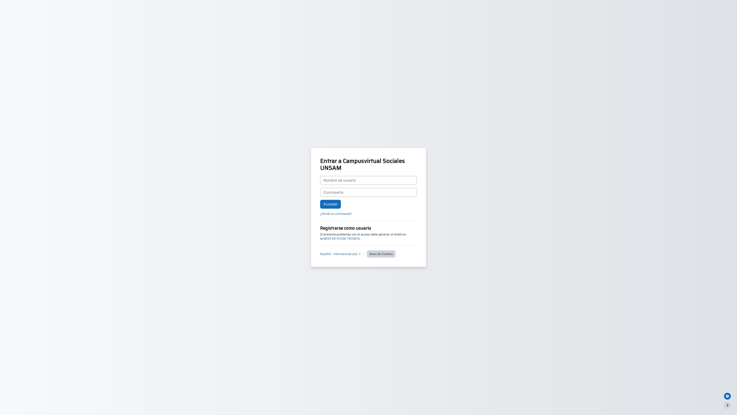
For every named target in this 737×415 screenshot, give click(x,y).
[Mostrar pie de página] (727, 405)
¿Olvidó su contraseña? (336, 214)
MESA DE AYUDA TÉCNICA (341, 238)
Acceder (330, 204)
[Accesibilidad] (727, 396)
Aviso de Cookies (381, 254)
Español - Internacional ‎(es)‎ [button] (339, 254)
